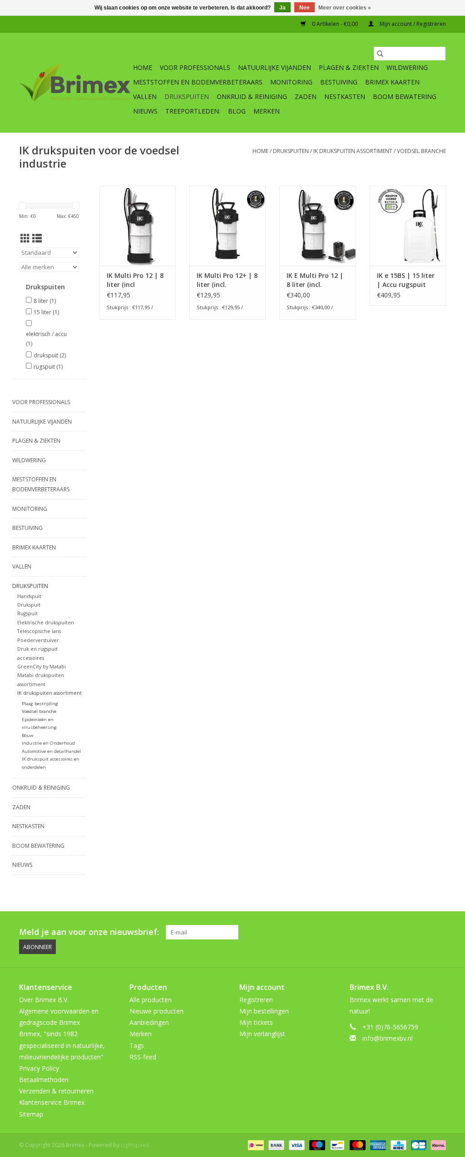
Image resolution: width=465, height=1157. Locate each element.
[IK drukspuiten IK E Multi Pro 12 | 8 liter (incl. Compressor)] (317, 226)
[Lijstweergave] (37, 238)
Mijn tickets (256, 1022)
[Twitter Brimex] (373, 932)
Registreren (256, 999)
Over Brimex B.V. (44, 999)
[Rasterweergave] (25, 238)
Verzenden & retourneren (56, 1091)
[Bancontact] (336, 1144)
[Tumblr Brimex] (422, 932)
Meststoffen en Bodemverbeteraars (197, 82)
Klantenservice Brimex (51, 1102)
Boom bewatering (404, 96)
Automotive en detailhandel (51, 751)
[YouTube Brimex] (406, 932)
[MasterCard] (356, 1144)
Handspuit (29, 596)
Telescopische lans (39, 631)
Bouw (28, 735)
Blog (237, 111)
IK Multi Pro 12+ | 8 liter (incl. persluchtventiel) (227, 280)
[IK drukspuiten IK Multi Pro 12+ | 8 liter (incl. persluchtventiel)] (227, 226)
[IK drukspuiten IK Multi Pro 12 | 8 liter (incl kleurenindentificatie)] (137, 226)
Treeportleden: (192, 111)
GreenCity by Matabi (41, 666)
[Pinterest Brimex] (389, 932)
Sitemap (31, 1114)
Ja (282, 8)
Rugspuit (27, 613)
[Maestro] (316, 1144)
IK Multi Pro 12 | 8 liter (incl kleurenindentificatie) (137, 280)
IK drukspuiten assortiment (352, 151)
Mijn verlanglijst (262, 1033)
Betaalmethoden (44, 1079)
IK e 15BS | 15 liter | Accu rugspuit (406, 280)
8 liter (45, 301)
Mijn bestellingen (264, 1011)
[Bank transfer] (275, 1144)
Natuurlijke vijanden (274, 67)
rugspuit (48, 367)
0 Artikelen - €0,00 (335, 24)
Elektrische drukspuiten (45, 622)
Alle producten (150, 999)
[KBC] (397, 1144)
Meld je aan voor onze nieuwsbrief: (89, 932)
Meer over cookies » (344, 8)
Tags (136, 1045)
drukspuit (50, 355)
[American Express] (377, 1144)
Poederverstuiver (38, 640)
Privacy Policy (39, 1068)
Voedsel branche (421, 151)
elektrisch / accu (46, 339)
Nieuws (145, 111)
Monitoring (291, 82)
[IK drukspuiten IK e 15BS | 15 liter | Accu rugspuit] (408, 226)
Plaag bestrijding (40, 704)
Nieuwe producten (156, 1011)
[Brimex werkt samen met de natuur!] (74, 83)
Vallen (145, 96)
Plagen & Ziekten (349, 67)
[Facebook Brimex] (357, 932)
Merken (266, 111)
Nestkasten (344, 96)
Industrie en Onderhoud (48, 743)
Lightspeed (135, 1145)
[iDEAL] (255, 1144)
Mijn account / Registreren (412, 24)
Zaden (306, 96)
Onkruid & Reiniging (252, 96)
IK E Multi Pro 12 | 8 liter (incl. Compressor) (315, 280)
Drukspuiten (186, 96)
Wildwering (407, 67)
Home (142, 67)
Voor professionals (195, 67)
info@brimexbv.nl (387, 1038)
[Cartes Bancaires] (418, 1144)
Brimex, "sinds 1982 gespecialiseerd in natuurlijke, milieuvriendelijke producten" (62, 1045)
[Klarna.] (437, 1144)
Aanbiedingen (149, 1022)
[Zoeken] (380, 53)
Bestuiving (338, 82)
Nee (304, 8)
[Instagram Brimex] (438, 932)
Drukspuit (28, 604)
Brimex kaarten (392, 82)
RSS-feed (142, 1057)
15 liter (46, 312)
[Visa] (296, 1144)
